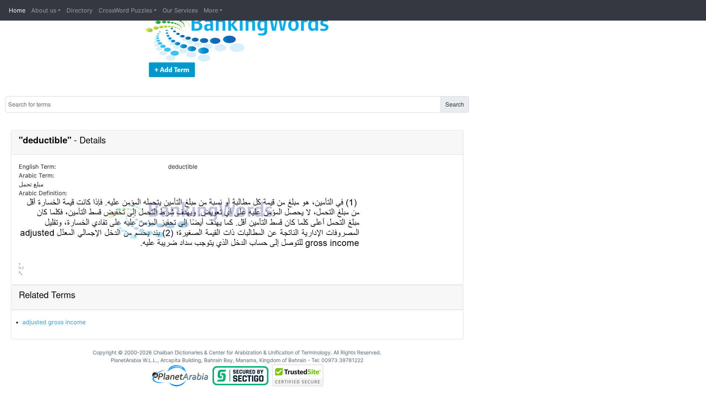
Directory (80, 10)
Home (17, 10)
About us (43, 10)
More (211, 10)
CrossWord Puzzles (125, 10)
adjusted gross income (54, 322)
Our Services (180, 10)
